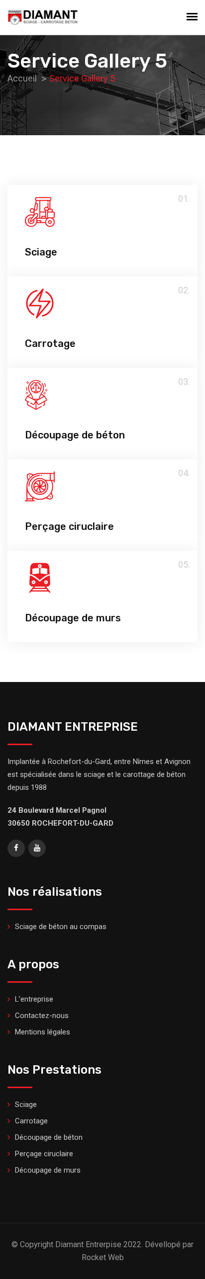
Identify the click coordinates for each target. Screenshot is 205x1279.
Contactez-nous (42, 1015)
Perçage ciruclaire (69, 526)
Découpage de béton (75, 435)
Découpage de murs (73, 618)
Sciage (41, 252)
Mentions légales (42, 1031)
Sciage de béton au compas (60, 926)
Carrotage (50, 343)
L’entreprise (34, 999)
